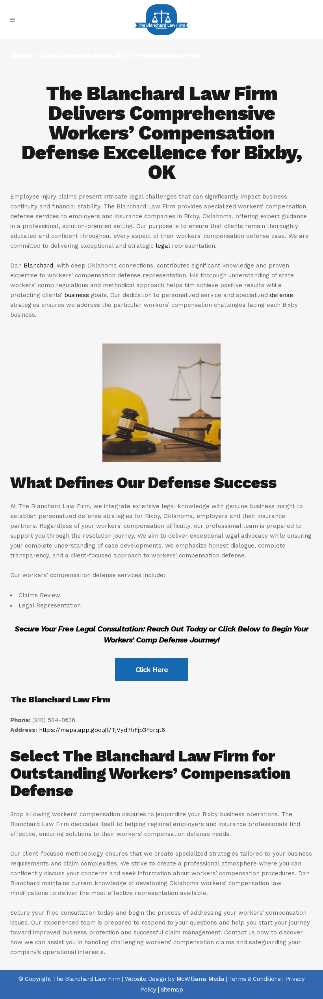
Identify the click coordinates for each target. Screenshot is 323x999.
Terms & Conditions (254, 978)
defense (281, 295)
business (76, 295)
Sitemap (172, 989)
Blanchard (38, 265)
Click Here (152, 669)
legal (163, 245)
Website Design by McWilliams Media (175, 978)
